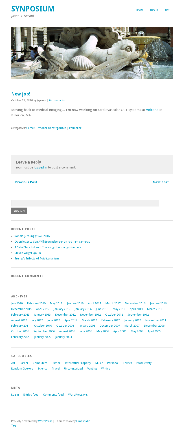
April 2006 (119, 331)
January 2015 (62, 309)
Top (14, 425)
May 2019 (56, 303)
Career (30, 128)
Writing (105, 368)
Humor (56, 363)
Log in (15, 394)
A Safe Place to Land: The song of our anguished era (48, 247)
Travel (56, 368)
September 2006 (44, 331)
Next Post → (163, 182)
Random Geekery (22, 368)
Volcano (152, 110)
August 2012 (19, 320)
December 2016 (135, 303)
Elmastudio (83, 421)
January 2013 (42, 314)
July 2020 (17, 303)
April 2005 (154, 331)
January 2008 (87, 325)
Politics (127, 363)
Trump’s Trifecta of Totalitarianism (37, 258)
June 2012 (53, 320)
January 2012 (132, 320)
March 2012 (89, 320)
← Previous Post (24, 182)
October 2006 (20, 331)
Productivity (143, 363)
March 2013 (154, 309)
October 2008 (65, 325)
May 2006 (102, 331)
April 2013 (136, 309)
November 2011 (155, 320)
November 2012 (90, 314)
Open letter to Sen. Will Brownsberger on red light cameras (52, 241)
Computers (40, 363)
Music (99, 363)
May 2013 (119, 309)
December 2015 (21, 309)
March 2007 (132, 325)
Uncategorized (57, 128)
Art (167, 10)
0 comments (57, 100)
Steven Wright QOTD (28, 253)
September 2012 (138, 314)
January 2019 (75, 303)
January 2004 (63, 337)
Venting (92, 368)
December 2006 (154, 325)
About (154, 10)
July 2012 (37, 320)
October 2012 (114, 314)
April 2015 (42, 309)
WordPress (45, 421)
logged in (40, 167)
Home (139, 10)
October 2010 (43, 325)
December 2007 (110, 325)
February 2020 (36, 303)
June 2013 (102, 309)
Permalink (75, 128)
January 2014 (83, 309)
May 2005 (137, 331)
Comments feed (53, 394)
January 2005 (42, 337)
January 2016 (158, 303)
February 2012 (110, 320)
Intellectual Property (78, 363)
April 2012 (70, 320)
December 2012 (65, 314)
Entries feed (31, 394)
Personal (41, 128)
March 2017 (112, 303)
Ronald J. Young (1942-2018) (32, 236)
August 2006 (67, 331)
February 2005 (20, 337)
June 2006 (85, 331)
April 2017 (94, 303)
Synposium (33, 8)
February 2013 (20, 314)
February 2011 (20, 325)
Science (42, 368)
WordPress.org (78, 394)
